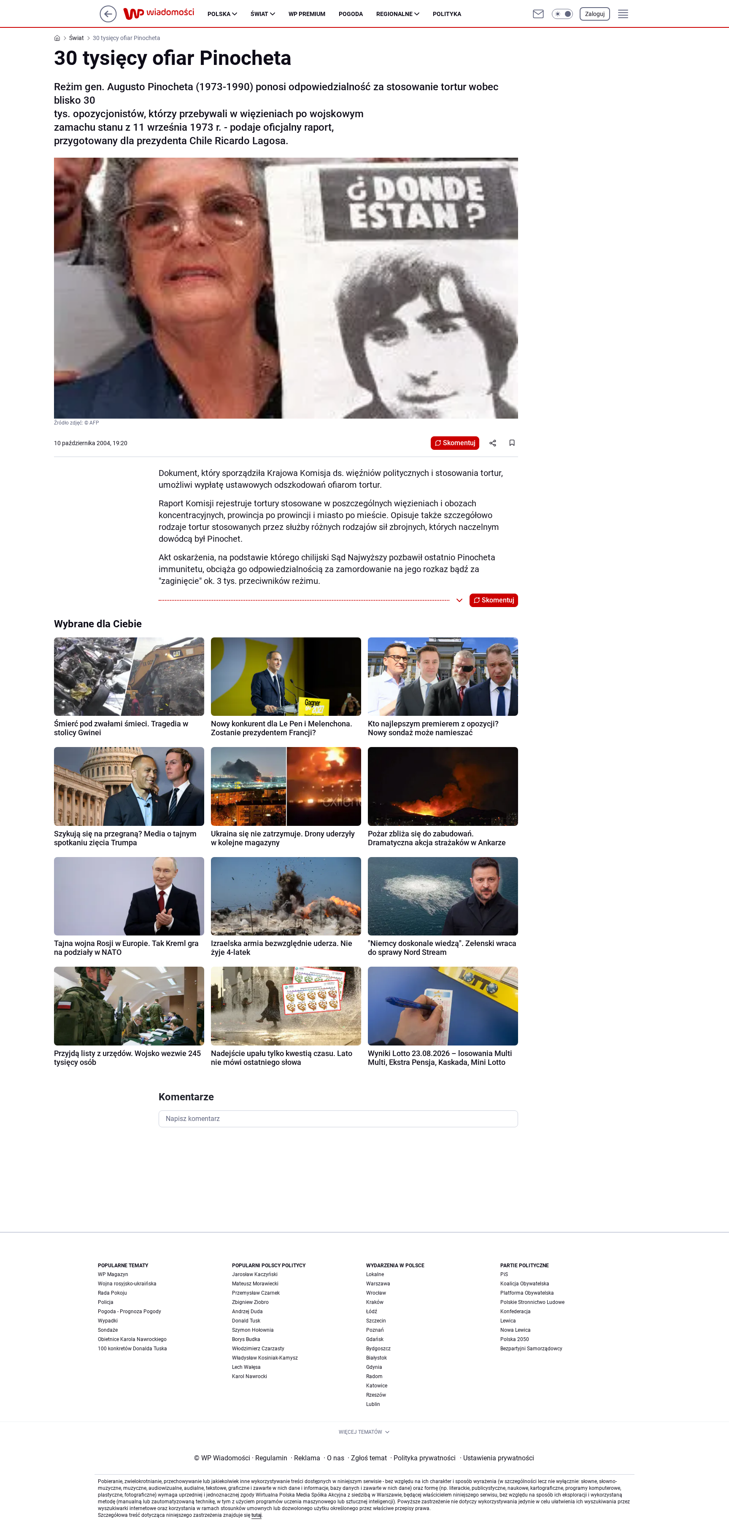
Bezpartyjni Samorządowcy (531, 1349)
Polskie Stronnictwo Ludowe (532, 1302)
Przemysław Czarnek (256, 1293)
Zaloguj (595, 14)
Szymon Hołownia (253, 1330)
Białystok (376, 1358)
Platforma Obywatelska (527, 1293)
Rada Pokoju (112, 1293)
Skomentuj (459, 443)
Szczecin (376, 1321)
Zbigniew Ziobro (250, 1302)
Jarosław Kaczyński (255, 1274)
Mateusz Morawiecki (255, 1284)
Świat (259, 14)
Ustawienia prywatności (497, 1458)
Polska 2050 (514, 1339)
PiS (504, 1274)
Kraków (374, 1302)
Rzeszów (376, 1395)
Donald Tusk (246, 1321)
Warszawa (378, 1284)
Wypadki (108, 1321)
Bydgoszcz (378, 1349)
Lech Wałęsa (246, 1367)
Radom (374, 1376)
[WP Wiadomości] (165, 14)
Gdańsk (374, 1339)
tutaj (256, 1515)
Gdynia (374, 1367)
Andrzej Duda (247, 1311)
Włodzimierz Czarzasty (258, 1349)
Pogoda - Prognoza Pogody (129, 1311)
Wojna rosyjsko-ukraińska (127, 1284)
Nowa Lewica (515, 1330)
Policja (105, 1302)
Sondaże (108, 1330)
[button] (562, 14)
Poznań (375, 1330)
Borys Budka (246, 1339)
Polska (219, 14)
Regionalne (394, 14)
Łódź (371, 1311)
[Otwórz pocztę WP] (538, 14)
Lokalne (375, 1274)
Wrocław (376, 1293)
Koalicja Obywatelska (524, 1284)
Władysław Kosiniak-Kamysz (265, 1358)
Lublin (373, 1404)
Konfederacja (515, 1311)
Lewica (508, 1321)
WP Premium (307, 14)
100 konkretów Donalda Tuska (132, 1349)
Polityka (447, 14)
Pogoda (351, 14)
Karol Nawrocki (249, 1376)
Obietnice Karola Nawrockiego (132, 1339)
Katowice (376, 1386)
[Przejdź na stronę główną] (108, 20)
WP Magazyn (113, 1274)
